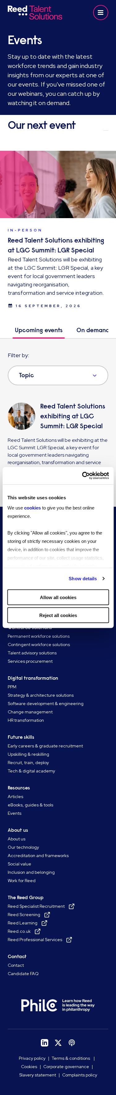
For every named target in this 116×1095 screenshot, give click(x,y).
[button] (100, 12)
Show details (83, 578)
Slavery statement (37, 1075)
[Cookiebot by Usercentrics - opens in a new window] (82, 476)
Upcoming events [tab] (38, 330)
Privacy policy (32, 1058)
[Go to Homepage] (35, 12)
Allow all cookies (58, 597)
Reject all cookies (58, 615)
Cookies (29, 1066)
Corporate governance (66, 1066)
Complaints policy (79, 1075)
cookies (33, 507)
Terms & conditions (71, 1058)
